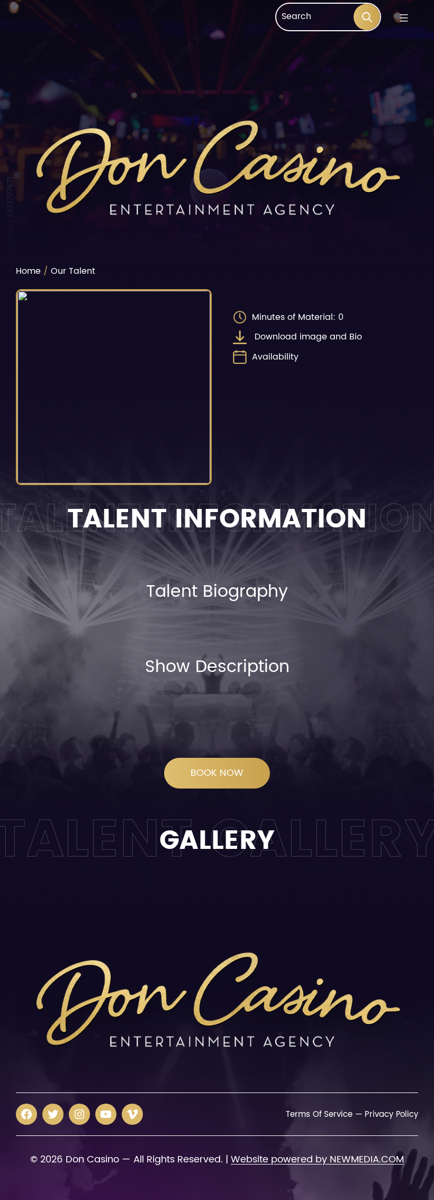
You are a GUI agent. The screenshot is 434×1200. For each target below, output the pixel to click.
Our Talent (73, 271)
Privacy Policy (391, 1114)
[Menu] (402, 18)
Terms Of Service (319, 1114)
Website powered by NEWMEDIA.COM (317, 1159)
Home (28, 271)
